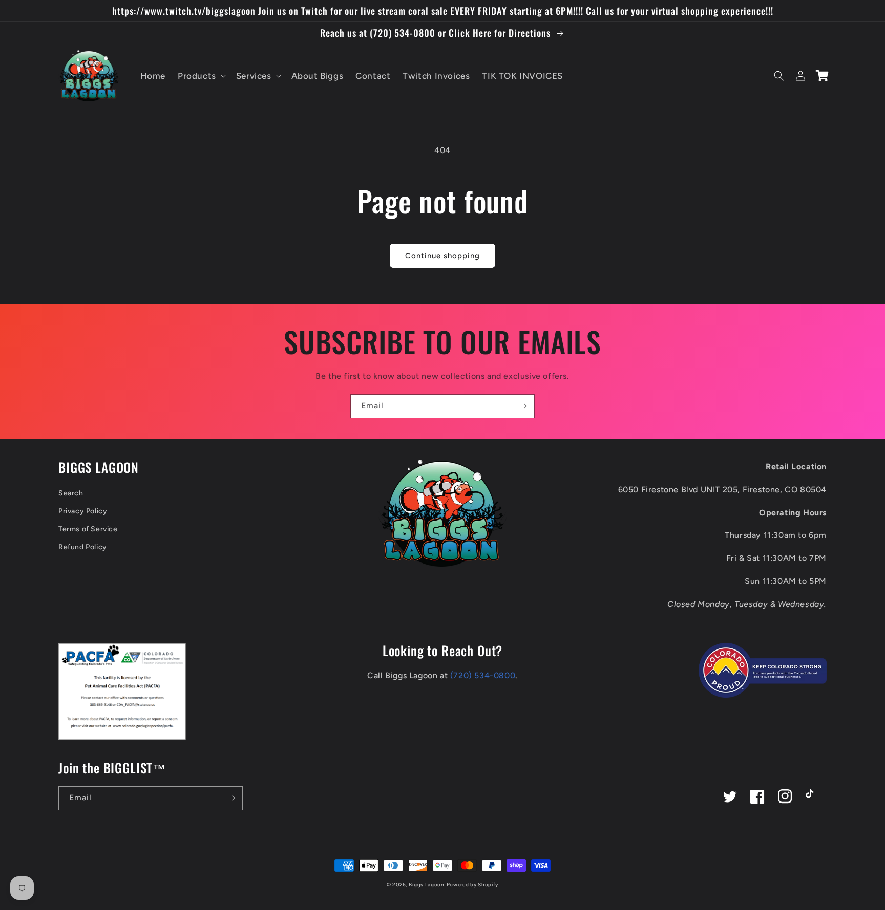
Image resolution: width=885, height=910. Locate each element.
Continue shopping (442, 256)
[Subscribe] (523, 406)
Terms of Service (88, 529)
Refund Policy (82, 547)
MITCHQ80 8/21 (98, 874)
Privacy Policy (82, 511)
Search (70, 493)
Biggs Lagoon (426, 884)
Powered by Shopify (473, 884)
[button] (201, 76)
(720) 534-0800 (482, 675)
